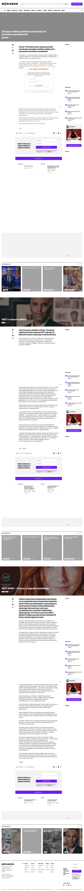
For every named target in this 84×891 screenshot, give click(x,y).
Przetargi (40, 871)
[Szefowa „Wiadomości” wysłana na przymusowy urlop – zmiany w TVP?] (11, 278)
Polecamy (33, 491)
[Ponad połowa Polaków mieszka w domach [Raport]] (52, 841)
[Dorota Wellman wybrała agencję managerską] (50, 801)
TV (7, 289)
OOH (47, 865)
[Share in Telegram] (12, 50)
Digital (25, 802)
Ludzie (7, 37)
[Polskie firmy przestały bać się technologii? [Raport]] (27, 801)
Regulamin (39, 151)
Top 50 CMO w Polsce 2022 (37, 889)
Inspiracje (52, 869)
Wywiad (32, 871)
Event (39, 867)
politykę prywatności (43, 91)
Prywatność (49, 784)
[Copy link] (12, 53)
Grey (20, 448)
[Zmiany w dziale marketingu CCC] (31, 278)
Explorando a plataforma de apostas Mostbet (73, 105)
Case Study (40, 865)
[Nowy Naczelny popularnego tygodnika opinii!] (72, 547)
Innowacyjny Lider (28, 889)
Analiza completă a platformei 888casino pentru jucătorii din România (73, 98)
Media (52, 289)
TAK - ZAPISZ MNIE (38, 85)
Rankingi (52, 871)
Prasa (73, 558)
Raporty (52, 867)
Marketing (69, 93)
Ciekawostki (50, 802)
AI (22, 863)
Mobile (25, 869)
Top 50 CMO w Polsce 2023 (47, 889)
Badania (25, 491)
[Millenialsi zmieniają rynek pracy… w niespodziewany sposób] (72, 278)
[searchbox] (41, 4)
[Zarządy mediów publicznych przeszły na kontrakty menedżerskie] (50, 488)
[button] (2, 10)
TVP (20, 128)
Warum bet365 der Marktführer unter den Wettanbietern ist (73, 91)
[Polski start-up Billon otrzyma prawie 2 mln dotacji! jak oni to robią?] (11, 841)
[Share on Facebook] (12, 45)
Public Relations (41, 869)
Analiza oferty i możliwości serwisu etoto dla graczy (74, 118)
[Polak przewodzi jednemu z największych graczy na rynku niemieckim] (52, 547)
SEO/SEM (26, 867)
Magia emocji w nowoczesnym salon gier (73, 112)
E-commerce (27, 865)
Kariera (45, 289)
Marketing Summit (11, 889)
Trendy (52, 863)
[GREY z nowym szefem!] (72, 841)
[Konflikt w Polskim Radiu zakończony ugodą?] (52, 278)
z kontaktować (49, 151)
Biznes (7, 591)
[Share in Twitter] (12, 47)
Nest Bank (21, 762)
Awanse (3, 37)
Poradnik (47, 869)
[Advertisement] (73, 65)
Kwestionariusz (34, 869)
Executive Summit (4, 889)
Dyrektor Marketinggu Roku (19, 889)
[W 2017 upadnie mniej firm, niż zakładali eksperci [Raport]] (31, 841)
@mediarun (72, 126)
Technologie (27, 871)
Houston (24, 448)
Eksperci (66, 289)
